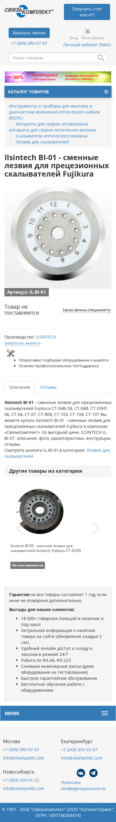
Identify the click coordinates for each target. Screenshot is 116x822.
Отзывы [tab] (48, 387)
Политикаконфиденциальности (83, 785)
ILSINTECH (46, 337)
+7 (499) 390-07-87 (29, 43)
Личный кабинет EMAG (87, 45)
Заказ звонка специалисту (86, 310)
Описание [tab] (19, 387)
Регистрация (93, 37)
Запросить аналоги (22, 343)
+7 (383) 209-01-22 (21, 780)
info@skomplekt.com (23, 758)
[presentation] (19, 528)
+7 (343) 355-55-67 (79, 749)
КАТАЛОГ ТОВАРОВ (28, 91)
